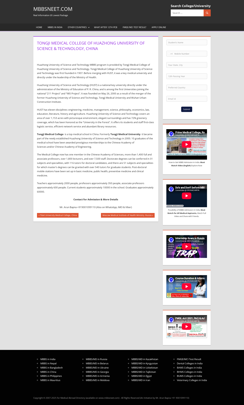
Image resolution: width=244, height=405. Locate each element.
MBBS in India (55, 27)
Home (39, 27)
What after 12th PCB (105, 27)
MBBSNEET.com (52, 8)
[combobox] (169, 53)
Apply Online (159, 27)
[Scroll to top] (239, 400)
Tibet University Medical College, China (58, 216)
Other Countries (77, 27)
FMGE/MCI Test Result (134, 27)
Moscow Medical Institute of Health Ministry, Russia (127, 216)
